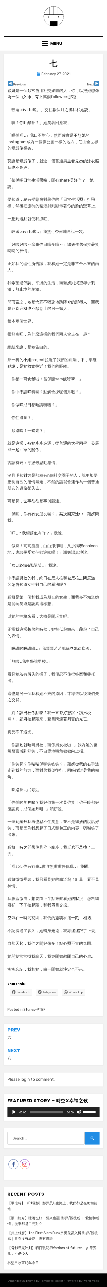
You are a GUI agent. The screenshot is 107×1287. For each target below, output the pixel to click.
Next (90, 84)
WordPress (91, 1281)
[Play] (13, 1112)
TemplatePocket (51, 1281)
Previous (19, 84)
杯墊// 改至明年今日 (23, 1263)
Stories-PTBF (34, 1010)
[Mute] (79, 1112)
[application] (53, 1112)
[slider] (90, 1111)
